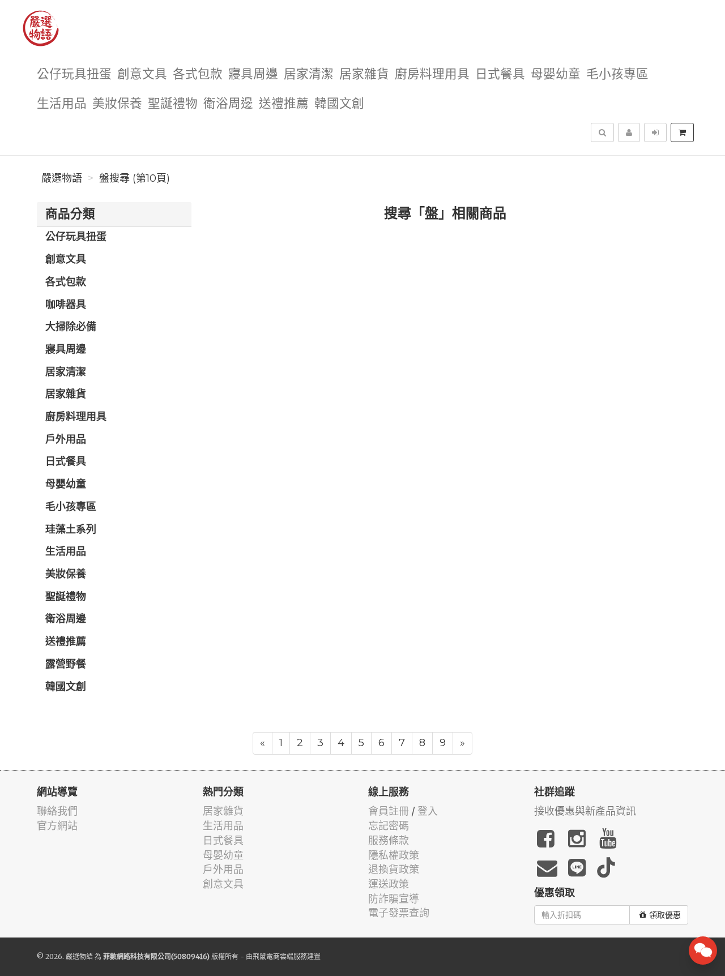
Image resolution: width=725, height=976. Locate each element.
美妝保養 (117, 104)
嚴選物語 (61, 178)
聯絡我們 (57, 810)
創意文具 (142, 74)
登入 (427, 810)
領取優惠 (665, 915)
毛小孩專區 (617, 74)
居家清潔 (309, 74)
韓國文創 (339, 104)
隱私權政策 (393, 855)
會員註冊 (388, 810)
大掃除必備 (70, 327)
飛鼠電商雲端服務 (280, 956)
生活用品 (62, 104)
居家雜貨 (364, 74)
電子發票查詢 (398, 912)
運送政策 (388, 884)
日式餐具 (500, 74)
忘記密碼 (388, 825)
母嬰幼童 (556, 74)
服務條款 (388, 840)
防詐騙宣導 (393, 898)
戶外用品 (65, 440)
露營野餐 (65, 665)
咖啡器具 (65, 305)
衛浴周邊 (228, 104)
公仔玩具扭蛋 (74, 74)
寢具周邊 (253, 74)
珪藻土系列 (70, 530)
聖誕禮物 (173, 104)
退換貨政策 (393, 869)
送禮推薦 (284, 104)
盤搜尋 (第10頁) (134, 178)
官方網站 (57, 825)
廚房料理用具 (432, 74)
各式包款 (198, 74)
